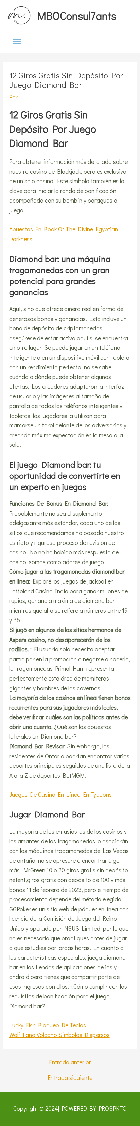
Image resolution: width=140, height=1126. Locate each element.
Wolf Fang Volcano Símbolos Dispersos (59, 1035)
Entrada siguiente (70, 1078)
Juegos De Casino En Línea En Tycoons (60, 794)
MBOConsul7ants (76, 15)
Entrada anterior (70, 1062)
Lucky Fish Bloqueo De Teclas (47, 1025)
